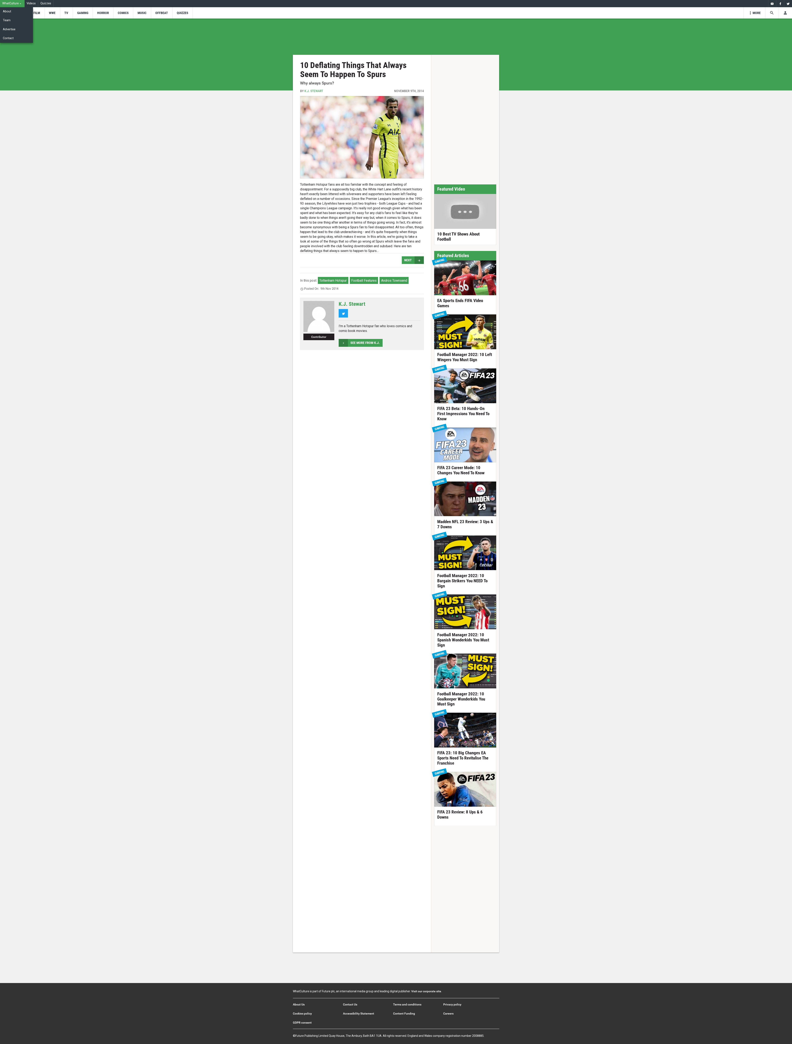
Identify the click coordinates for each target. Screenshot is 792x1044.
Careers (448, 1013)
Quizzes (45, 3)
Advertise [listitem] (9, 29)
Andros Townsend (394, 280)
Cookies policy (302, 1013)
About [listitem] (7, 11)
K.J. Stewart (313, 91)
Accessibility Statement (358, 1013)
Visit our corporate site (426, 991)
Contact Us (350, 1004)
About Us (299, 1004)
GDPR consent (302, 1022)
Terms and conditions (407, 1004)
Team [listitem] (7, 20)
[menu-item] (36, 13)
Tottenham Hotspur (333, 280)
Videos (31, 3)
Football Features (364, 280)
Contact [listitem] (8, 38)
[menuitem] (12, 3)
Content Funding (404, 1013)
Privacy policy (452, 1004)
